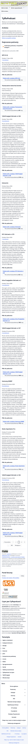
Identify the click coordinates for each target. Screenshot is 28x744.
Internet (5, 651)
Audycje (13, 692)
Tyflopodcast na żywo (8, 672)
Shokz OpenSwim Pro (8, 429)
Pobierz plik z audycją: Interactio (12, 227)
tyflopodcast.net (5, 555)
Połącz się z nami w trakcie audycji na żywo (14, 720)
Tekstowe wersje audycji (14, 701)
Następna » (18, 545)
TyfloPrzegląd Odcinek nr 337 (11, 328)
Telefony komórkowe (8, 669)
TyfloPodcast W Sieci (12, 705)
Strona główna (14, 686)
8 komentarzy (5, 386)
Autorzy (13, 695)
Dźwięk (4, 645)
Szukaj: (4, 576)
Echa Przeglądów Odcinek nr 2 (11, 280)
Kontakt (14, 717)
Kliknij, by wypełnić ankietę (9, 38)
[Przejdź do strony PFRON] (14, 593)
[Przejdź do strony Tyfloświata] (14, 596)
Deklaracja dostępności (14, 723)
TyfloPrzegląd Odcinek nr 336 (11, 475)
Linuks (4, 659)
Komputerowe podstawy (9, 656)
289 (12, 545)
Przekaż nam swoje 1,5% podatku (10, 578)
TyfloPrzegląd (6, 675)
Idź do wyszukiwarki (16, 8)
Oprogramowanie (7, 664)
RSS (14, 698)
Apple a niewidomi (8, 640)
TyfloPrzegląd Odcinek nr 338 (11, 116)
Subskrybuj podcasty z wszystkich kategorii (13, 46)
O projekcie (14, 711)
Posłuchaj (13, 689)
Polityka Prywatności (14, 714)
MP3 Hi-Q (5, 55)
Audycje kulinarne (7, 643)
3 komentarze (5, 121)
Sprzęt (4, 667)
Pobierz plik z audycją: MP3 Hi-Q (11, 78)
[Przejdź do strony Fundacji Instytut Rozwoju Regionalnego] (14, 589)
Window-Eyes (6, 678)
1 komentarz (5, 60)
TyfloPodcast (4, 2)
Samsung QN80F (7, 381)
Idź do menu (4, 11)
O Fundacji (14, 708)
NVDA (4, 661)
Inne (4, 648)
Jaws (4, 653)
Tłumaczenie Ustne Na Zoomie (11, 85)
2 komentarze (5, 285)
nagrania (9, 554)
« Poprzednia (7, 542)
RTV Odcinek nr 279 (8, 234)
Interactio (5, 183)
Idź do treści (4, 8)
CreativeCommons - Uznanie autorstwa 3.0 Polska (13, 557)
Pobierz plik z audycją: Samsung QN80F (13, 421)
